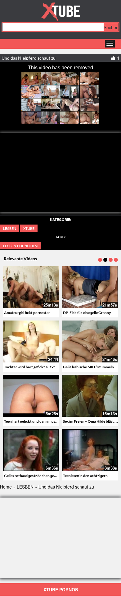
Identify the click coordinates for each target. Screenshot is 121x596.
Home (6, 487)
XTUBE (28, 228)
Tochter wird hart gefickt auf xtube (32, 367)
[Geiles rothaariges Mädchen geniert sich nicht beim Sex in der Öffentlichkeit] (31, 450)
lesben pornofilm (20, 245)
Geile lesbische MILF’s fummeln (88, 367)
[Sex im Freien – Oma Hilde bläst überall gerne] (90, 395)
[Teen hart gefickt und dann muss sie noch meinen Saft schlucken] (31, 396)
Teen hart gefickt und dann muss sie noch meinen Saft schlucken (56, 421)
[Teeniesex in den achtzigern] (90, 450)
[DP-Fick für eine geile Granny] (90, 287)
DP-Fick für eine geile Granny (87, 312)
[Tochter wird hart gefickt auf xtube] (31, 341)
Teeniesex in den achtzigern (85, 475)
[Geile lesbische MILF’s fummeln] (90, 341)
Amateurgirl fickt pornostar (27, 312)
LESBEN (9, 228)
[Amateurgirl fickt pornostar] (31, 287)
